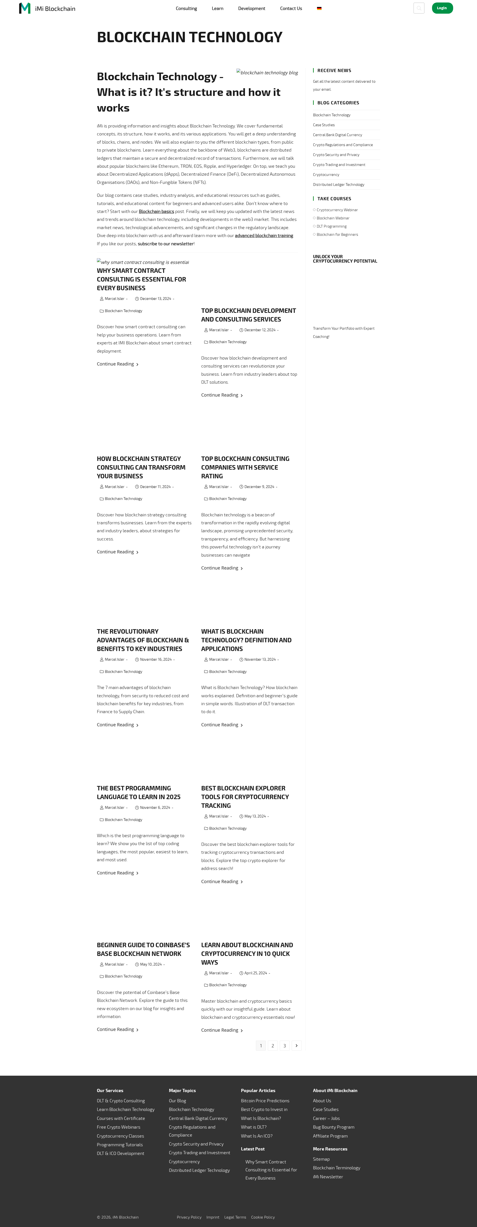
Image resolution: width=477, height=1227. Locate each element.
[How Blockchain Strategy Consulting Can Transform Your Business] (145, 430)
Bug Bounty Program (334, 1127)
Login (442, 8)
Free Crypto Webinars (118, 1127)
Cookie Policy (263, 1217)
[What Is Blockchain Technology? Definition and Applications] (249, 602)
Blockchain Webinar (333, 218)
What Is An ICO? (257, 1136)
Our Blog (177, 1101)
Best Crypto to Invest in (264, 1109)
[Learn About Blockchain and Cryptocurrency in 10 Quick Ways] (249, 916)
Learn (217, 8)
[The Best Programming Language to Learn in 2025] (145, 759)
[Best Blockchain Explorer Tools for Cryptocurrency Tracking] (249, 759)
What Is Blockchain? (261, 1118)
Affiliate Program (330, 1136)
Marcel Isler (114, 298)
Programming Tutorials (120, 1144)
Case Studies (324, 125)
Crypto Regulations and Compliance (343, 144)
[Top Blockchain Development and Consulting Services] (249, 282)
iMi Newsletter (328, 1177)
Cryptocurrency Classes (120, 1136)
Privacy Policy (189, 1217)
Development (251, 8)
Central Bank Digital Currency (337, 134)
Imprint (212, 1217)
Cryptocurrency (326, 174)
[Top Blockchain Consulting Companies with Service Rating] (249, 430)
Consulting (186, 8)
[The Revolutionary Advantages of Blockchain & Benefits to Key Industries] (145, 602)
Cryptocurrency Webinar (337, 209)
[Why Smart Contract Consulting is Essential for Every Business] (145, 262)
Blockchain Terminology (336, 1168)
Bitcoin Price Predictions (265, 1101)
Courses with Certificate (121, 1118)
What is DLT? (254, 1127)
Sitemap (321, 1159)
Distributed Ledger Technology (338, 184)
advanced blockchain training (264, 235)
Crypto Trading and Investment (339, 164)
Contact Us (291, 8)
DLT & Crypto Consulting (121, 1101)
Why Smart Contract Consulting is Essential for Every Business (271, 1170)
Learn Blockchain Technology (126, 1109)
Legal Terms (235, 1217)
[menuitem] (319, 8)
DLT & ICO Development (120, 1153)
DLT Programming (332, 226)
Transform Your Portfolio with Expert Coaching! (344, 332)
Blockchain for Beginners (337, 234)
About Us (322, 1101)
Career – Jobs (326, 1118)
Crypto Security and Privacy (336, 154)
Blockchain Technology (123, 310)
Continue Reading (145, 364)
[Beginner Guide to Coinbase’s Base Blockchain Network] (145, 916)
